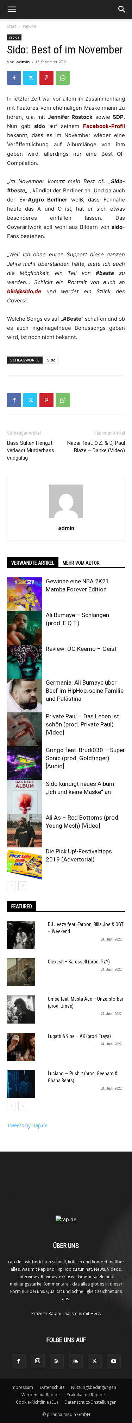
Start (11, 26)
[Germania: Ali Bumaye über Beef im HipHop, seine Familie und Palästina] (24, 696)
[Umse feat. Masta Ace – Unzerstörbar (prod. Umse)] (21, 1009)
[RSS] (57, 1361)
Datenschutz (52, 1387)
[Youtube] (114, 1361)
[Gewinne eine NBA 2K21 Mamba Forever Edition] (24, 595)
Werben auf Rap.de (40, 1395)
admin (23, 61)
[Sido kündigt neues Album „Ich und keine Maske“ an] (24, 797)
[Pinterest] (46, 78)
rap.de (29, 26)
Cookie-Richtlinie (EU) (37, 1402)
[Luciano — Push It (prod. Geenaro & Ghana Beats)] (21, 1084)
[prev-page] (11, 885)
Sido (51, 360)
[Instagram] (38, 1361)
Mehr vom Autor (81, 563)
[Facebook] (14, 78)
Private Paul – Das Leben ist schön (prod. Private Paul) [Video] (82, 724)
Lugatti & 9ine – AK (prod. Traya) (79, 1036)
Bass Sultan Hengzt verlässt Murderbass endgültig (30, 450)
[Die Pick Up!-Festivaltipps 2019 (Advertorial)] (24, 865)
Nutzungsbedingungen (93, 1387)
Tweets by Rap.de (27, 1125)
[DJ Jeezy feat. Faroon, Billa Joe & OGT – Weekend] (21, 935)
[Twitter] (30, 78)
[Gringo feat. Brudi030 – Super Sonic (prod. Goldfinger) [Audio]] (24, 763)
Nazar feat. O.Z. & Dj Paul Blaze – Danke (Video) (96, 447)
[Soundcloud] (76, 1361)
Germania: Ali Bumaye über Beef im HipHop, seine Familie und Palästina (85, 690)
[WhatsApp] (63, 78)
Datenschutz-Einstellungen (90, 1402)
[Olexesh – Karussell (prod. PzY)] (21, 972)
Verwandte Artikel (32, 563)
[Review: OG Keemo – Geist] (24, 662)
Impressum (22, 1387)
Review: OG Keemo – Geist (81, 648)
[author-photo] (66, 518)
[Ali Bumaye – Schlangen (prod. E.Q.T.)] (24, 628)
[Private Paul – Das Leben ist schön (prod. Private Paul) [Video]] (24, 730)
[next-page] (22, 885)
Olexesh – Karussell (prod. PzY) (79, 961)
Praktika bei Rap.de (86, 1395)
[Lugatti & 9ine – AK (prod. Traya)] (21, 1047)
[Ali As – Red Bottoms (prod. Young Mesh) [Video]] (24, 831)
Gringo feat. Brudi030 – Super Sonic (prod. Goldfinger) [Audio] (85, 758)
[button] (12, 9)
